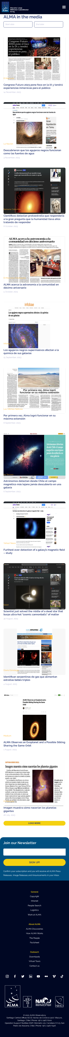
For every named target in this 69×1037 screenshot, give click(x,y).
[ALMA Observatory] (19, 7)
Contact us (34, 966)
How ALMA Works (34, 933)
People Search (34, 905)
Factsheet (34, 942)
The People (34, 938)
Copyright (34, 896)
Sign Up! (34, 862)
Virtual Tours (34, 961)
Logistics (34, 910)
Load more (34, 823)
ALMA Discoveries (34, 929)
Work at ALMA (34, 915)
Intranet (34, 901)
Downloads (34, 957)
